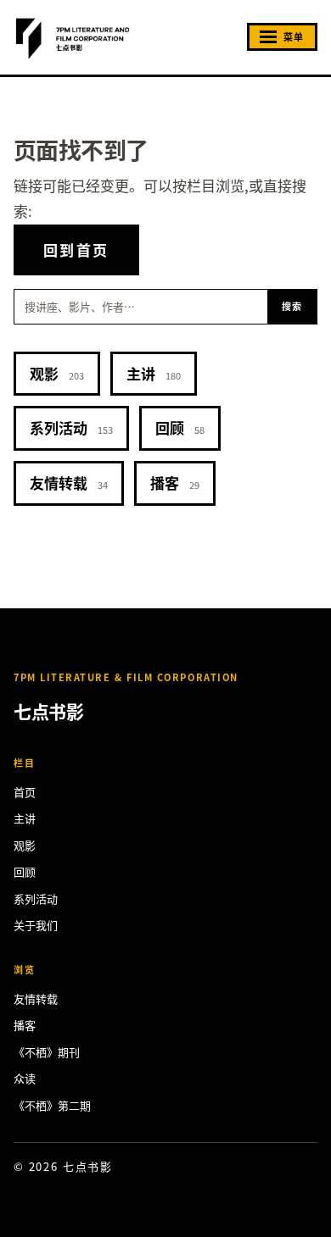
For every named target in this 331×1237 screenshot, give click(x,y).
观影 (57, 373)
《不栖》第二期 (52, 1105)
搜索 (292, 306)
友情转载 (69, 482)
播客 (174, 482)
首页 (25, 792)
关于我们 (36, 925)
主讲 (153, 373)
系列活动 (71, 427)
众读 (25, 1078)
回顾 (180, 427)
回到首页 (76, 249)
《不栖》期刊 (47, 1052)
